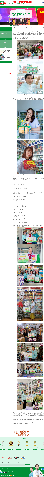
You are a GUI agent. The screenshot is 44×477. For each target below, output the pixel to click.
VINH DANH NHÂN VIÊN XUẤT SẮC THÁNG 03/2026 (21, 432)
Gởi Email (27, 464)
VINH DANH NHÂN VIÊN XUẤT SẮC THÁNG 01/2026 (21, 436)
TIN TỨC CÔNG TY (16, 25)
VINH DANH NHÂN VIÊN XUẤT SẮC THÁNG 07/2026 (21, 428)
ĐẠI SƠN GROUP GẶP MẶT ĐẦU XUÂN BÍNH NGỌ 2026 (22, 435)
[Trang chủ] (13, 25)
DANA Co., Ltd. (11, 475)
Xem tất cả (10, 73)
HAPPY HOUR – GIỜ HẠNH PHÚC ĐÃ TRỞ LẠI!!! (21, 433)
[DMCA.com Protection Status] (3, 472)
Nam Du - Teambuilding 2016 (7, 57)
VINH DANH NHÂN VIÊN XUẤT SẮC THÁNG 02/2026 (21, 434)
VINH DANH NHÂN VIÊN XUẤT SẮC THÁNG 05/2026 (21, 430)
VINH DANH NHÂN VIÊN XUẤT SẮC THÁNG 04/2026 (21, 431)
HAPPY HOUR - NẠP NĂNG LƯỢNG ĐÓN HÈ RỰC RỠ (21, 429)
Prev (1, 444)
